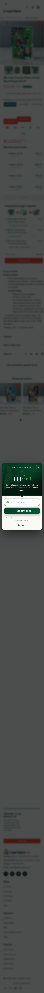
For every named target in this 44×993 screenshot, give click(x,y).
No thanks (22, 525)
